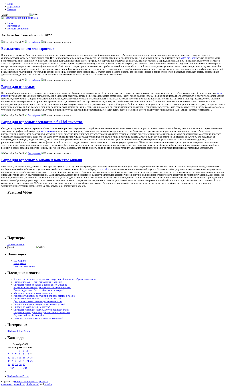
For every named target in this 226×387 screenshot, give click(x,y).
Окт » (26, 367)
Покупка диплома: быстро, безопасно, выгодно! (39, 290)
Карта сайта (13, 6)
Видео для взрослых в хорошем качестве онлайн (41, 160)
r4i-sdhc (48, 384)
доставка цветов (15, 244)
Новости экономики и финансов (31, 381)
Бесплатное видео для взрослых (27, 49)
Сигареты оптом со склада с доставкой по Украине (40, 284)
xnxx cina (104, 169)
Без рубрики (34, 42)
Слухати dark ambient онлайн (29, 315)
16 (24, 357)
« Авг (11, 367)
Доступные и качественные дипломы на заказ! (38, 301)
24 (27, 361)
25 (31, 361)
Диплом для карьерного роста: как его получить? (39, 304)
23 (24, 361)
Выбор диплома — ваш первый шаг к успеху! (38, 282)
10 (27, 354)
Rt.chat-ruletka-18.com (18, 331)
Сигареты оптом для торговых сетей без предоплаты (41, 309)
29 (20, 364)
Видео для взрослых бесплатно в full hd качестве (42, 122)
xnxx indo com (48, 131)
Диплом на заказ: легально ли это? (32, 307)
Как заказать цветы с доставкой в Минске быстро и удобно (44, 295)
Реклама (11, 9)
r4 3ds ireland (32, 384)
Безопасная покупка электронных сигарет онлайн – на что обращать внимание (55, 279)
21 (16, 361)
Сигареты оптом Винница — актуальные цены (38, 298)
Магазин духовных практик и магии (33, 293)
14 (16, 357)
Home (10, 3)
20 (13, 361)
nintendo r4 (6, 384)
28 (16, 364)
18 (31, 357)
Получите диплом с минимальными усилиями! (38, 318)
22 (20, 361)
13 (13, 357)
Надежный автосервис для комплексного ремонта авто (42, 287)
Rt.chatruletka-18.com (18, 376)
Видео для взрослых (18, 87)
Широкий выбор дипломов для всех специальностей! (42, 312)
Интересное (13, 26)
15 (20, 357)
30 (24, 364)
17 (27, 357)
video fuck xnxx (189, 58)
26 (9, 364)
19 (9, 361)
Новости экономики (18, 28)
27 (13, 364)
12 (9, 357)
